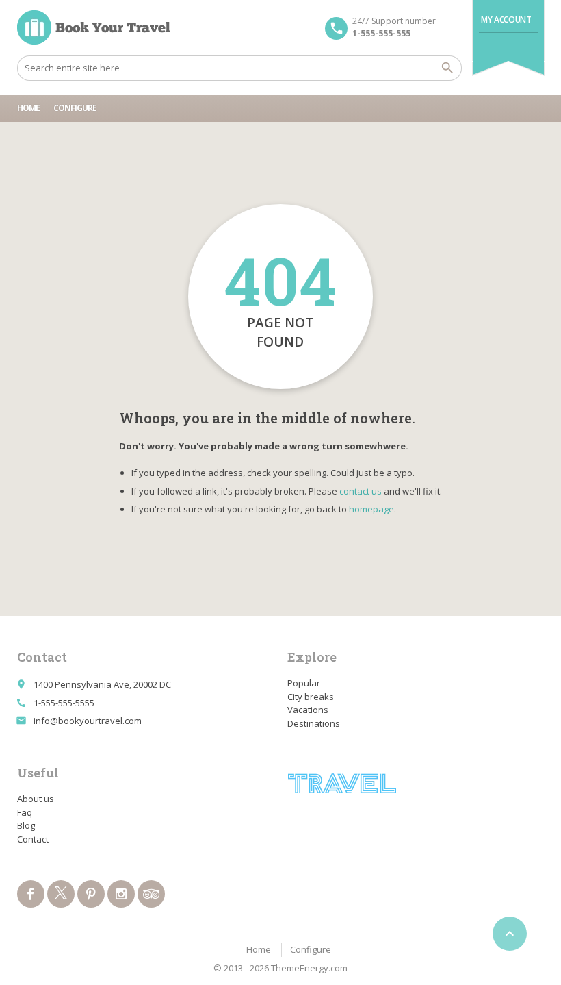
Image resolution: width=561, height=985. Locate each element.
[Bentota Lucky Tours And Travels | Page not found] (93, 27)
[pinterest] (91, 894)
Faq (24, 812)
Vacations (307, 709)
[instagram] (121, 894)
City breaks (310, 696)
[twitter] (61, 894)
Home (28, 108)
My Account (506, 19)
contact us (360, 491)
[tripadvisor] (151, 894)
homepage (371, 509)
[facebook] (30, 894)
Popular (303, 683)
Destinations (313, 723)
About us (35, 799)
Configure (74, 108)
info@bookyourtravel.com (88, 720)
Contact (33, 839)
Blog (26, 825)
